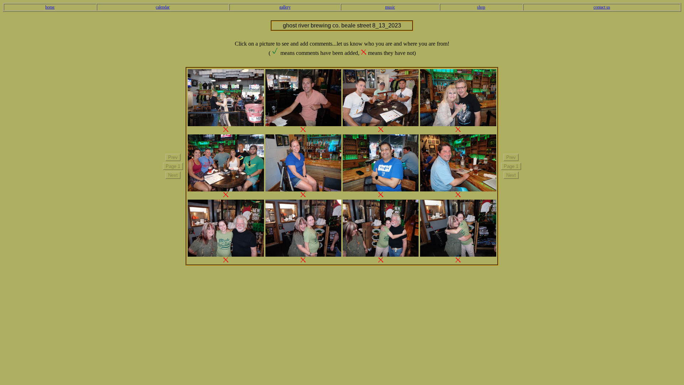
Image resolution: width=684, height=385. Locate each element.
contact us (602, 7)
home (50, 7)
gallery (285, 7)
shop (481, 7)
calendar (163, 7)
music (390, 7)
